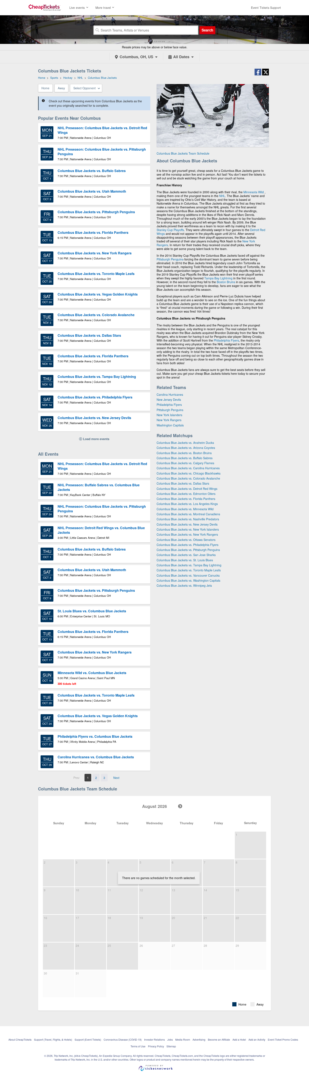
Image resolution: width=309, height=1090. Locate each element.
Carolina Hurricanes (170, 394)
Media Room (182, 1039)
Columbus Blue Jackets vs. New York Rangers (187, 534)
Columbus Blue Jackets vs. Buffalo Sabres (185, 458)
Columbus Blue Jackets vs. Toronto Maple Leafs (189, 570)
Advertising (199, 1039)
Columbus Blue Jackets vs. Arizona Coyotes (186, 448)
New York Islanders (169, 415)
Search (207, 30)
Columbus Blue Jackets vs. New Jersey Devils (187, 524)
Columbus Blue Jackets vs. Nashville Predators (188, 519)
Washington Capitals (170, 425)
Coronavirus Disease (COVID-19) (123, 1039)
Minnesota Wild (253, 192)
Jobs (170, 1039)
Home (45, 88)
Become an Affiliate (219, 1039)
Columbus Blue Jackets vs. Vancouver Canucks (188, 575)
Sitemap (171, 1046)
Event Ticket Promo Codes (283, 1039)
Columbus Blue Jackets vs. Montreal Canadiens (188, 514)
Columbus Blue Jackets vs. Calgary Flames (185, 463)
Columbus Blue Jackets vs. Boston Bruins (184, 453)
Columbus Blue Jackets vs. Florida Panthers (186, 499)
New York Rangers (169, 420)
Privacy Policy (156, 1046)
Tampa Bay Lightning (218, 278)
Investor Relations (154, 1039)
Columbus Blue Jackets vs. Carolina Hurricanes (188, 468)
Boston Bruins (226, 282)
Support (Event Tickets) (88, 1039)
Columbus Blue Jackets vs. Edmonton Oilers (186, 494)
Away (61, 88)
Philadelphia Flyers (226, 340)
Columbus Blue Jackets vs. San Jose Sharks (186, 555)
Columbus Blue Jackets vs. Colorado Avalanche (188, 478)
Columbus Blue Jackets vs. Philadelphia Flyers (187, 545)
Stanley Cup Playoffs (170, 230)
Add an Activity (256, 1039)
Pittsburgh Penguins (170, 259)
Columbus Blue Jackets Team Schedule (183, 153)
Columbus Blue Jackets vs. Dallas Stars (183, 483)
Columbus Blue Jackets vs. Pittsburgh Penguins (188, 550)
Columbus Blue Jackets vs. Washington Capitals (188, 580)
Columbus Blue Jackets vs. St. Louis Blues (185, 560)
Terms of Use (138, 1046)
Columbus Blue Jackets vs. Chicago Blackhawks (189, 473)
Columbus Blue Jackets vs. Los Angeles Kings (187, 504)
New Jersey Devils (169, 399)
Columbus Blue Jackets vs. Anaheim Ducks (185, 442)
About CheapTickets (20, 1039)
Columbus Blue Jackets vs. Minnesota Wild (185, 509)
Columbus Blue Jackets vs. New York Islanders (188, 529)
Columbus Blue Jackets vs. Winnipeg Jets (184, 585)
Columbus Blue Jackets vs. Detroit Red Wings (187, 488)
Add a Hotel (239, 1039)
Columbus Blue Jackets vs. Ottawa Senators (186, 540)
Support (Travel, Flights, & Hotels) (53, 1039)
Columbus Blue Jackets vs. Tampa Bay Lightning (189, 565)
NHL (222, 196)
